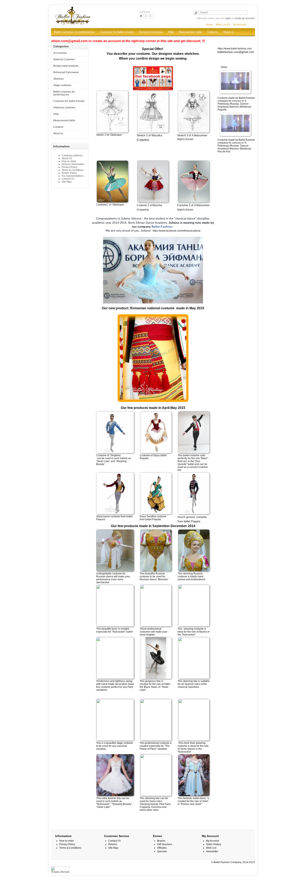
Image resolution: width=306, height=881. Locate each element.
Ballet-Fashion (162, 226)
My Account (239, 24)
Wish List (211, 847)
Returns (112, 844)
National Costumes (64, 59)
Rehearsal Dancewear (66, 72)
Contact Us (68, 178)
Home (209, 24)
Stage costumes (62, 85)
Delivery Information (73, 164)
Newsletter (212, 851)
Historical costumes (151, 32)
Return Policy (69, 173)
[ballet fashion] (235, 82)
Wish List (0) (223, 24)
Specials (162, 851)
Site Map (67, 181)
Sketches (58, 78)
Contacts (212, 32)
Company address (72, 155)
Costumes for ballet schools (117, 32)
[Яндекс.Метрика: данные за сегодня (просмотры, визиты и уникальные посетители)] (60, 870)
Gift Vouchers (164, 844)
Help (171, 32)
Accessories (60, 52)
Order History (213, 844)
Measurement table (190, 32)
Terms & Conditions (73, 170)
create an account (244, 18)
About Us (67, 158)
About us (228, 32)
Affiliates (162, 847)
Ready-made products (65, 65)
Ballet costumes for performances (74, 32)
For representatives (72, 175)
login (228, 18)
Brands (161, 840)
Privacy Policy (69, 167)
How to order (69, 161)
